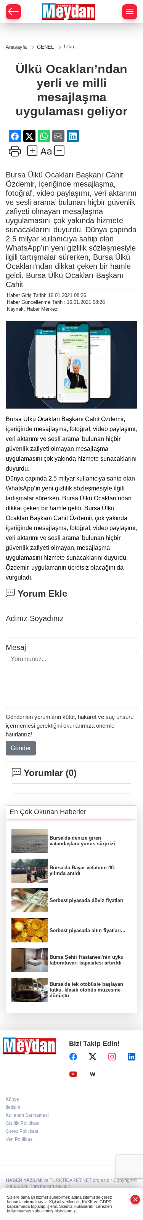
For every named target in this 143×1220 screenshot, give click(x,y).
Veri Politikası (20, 1139)
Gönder (21, 748)
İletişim (13, 1107)
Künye (12, 1099)
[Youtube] (73, 1074)
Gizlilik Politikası (22, 1123)
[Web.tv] (92, 1074)
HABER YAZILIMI (24, 1180)
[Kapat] (135, 1199)
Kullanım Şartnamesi (27, 1115)
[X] (92, 1056)
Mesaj (16, 647)
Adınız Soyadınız (35, 618)
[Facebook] (73, 1056)
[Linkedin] (131, 1056)
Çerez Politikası (22, 1131)
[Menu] (129, 11)
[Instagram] (112, 1056)
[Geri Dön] (13, 11)
